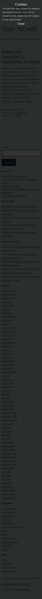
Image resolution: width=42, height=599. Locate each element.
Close (21, 23)
